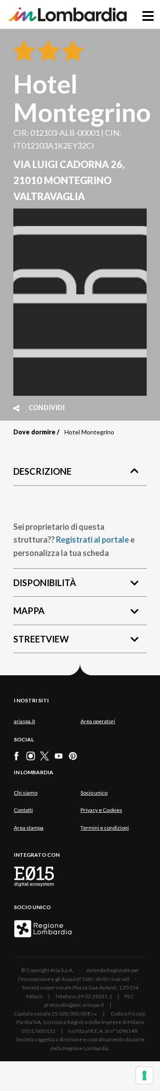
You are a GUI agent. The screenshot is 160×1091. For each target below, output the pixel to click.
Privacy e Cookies (101, 810)
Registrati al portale (92, 539)
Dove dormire (34, 432)
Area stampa (29, 827)
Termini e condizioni (104, 827)
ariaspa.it (24, 721)
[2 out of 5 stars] (47, 51)
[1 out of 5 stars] (24, 51)
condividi (47, 408)
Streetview (41, 639)
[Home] (68, 14)
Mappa (28, 610)
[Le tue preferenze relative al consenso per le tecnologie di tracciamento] (144, 1075)
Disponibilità (44, 582)
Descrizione (42, 471)
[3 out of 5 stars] (71, 51)
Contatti (23, 810)
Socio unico (94, 792)
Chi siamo (25, 792)
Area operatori (97, 721)
